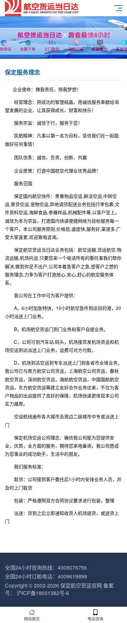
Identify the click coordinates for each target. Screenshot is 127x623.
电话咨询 (95, 618)
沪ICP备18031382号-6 (43, 593)
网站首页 (32, 618)
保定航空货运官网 (81, 585)
